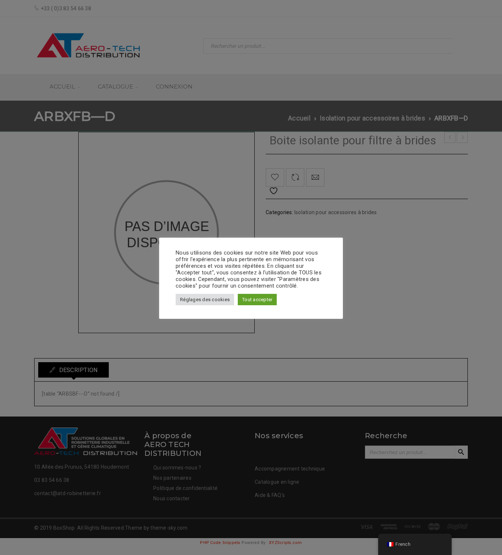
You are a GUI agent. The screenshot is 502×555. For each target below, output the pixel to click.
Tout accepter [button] (257, 299)
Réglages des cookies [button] (205, 299)
